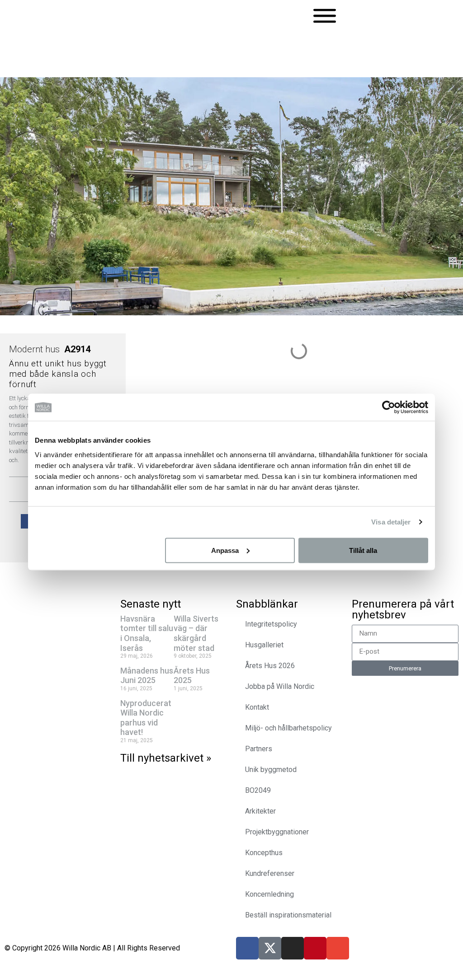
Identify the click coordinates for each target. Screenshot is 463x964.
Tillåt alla (363, 550)
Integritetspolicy (271, 624)
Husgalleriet (264, 645)
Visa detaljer (391, 522)
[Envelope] (337, 948)
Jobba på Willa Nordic (279, 686)
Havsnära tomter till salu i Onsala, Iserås (146, 633)
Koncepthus (264, 852)
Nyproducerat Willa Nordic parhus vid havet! (145, 717)
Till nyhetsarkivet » (165, 758)
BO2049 (258, 790)
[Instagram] (292, 948)
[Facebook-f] (247, 948)
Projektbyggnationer (277, 832)
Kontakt (257, 707)
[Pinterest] (315, 948)
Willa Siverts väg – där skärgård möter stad (196, 633)
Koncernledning (269, 894)
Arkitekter (260, 811)
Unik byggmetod (271, 769)
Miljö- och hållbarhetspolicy (288, 728)
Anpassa (225, 550)
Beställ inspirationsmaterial (288, 915)
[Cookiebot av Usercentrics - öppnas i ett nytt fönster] (388, 407)
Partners (258, 748)
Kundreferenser (269, 873)
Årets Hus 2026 (270, 665)
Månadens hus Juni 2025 (146, 675)
